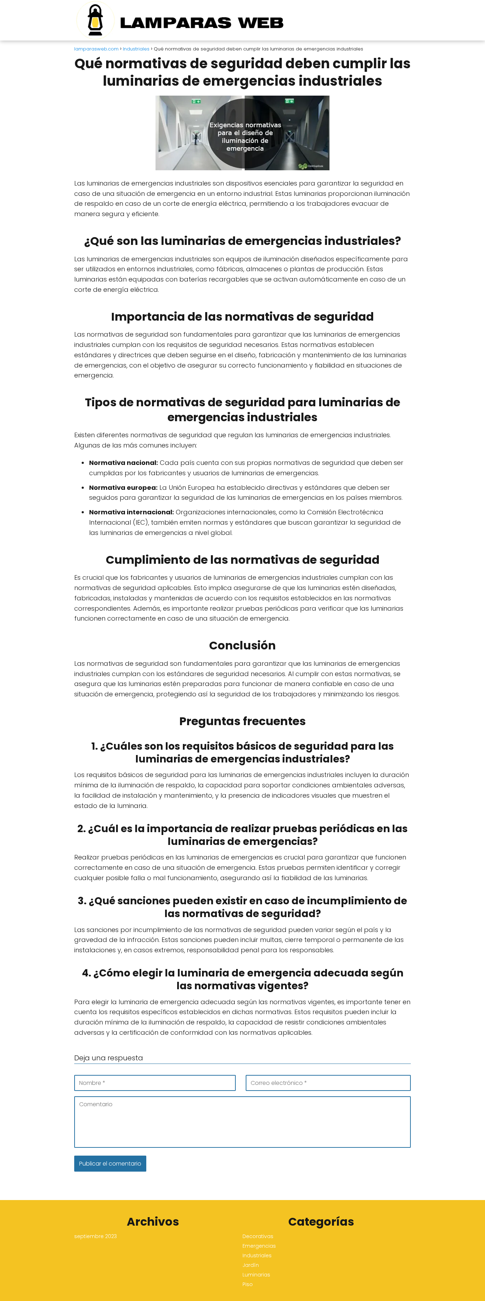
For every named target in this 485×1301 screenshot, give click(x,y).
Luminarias (256, 1274)
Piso (248, 1284)
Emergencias (259, 1245)
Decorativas (258, 1236)
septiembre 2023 (95, 1236)
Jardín (251, 1265)
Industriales (257, 1255)
